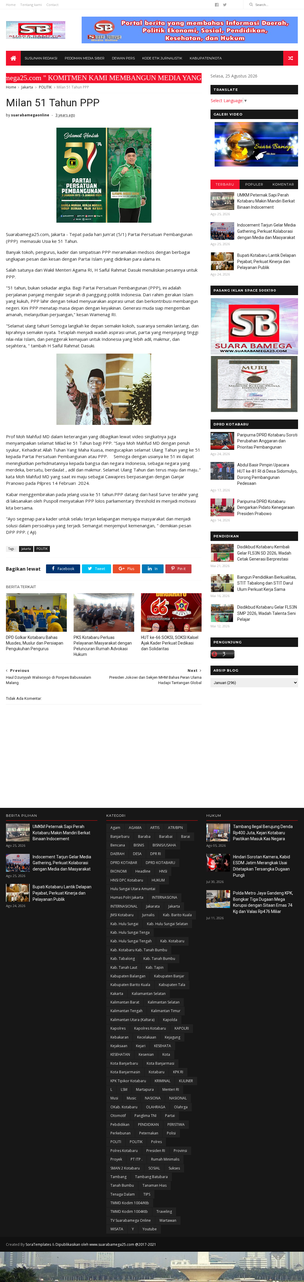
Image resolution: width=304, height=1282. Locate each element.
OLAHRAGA (155, 1107)
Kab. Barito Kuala (177, 914)
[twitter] (225, 5)
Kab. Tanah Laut (123, 967)
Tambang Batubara (151, 1176)
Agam (115, 827)
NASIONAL (178, 1098)
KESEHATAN (120, 1054)
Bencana (117, 845)
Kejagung (172, 1037)
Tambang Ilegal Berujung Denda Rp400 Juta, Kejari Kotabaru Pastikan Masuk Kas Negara (263, 832)
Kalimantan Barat (124, 1002)
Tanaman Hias (154, 1185)
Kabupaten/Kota (206, 58)
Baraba (144, 836)
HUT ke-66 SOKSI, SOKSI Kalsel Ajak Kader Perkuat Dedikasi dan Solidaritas (169, 643)
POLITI (115, 1141)
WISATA (116, 1229)
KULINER (186, 1080)
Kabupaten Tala (172, 984)
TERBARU (225, 184)
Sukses (174, 1168)
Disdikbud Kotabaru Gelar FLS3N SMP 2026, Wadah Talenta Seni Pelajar (267, 613)
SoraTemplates (38, 1244)
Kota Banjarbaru (124, 1063)
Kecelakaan (146, 1037)
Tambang (118, 1176)
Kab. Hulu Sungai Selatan (167, 923)
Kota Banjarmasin (125, 1071)
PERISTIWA (176, 1124)
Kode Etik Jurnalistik (162, 58)
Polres (156, 1141)
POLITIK (45, 87)
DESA (137, 853)
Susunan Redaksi (41, 58)
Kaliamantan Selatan (149, 993)
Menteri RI (170, 1089)
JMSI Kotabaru (122, 914)
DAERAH (117, 853)
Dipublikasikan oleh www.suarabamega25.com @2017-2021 (106, 1244)
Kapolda (170, 1019)
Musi (114, 1098)
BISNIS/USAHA (164, 845)
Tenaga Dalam (122, 1194)
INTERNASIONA (164, 897)
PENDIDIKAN (148, 1124)
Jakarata (153, 906)
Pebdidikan (119, 1124)
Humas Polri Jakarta (126, 897)
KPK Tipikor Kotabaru (128, 1080)
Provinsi (180, 1150)
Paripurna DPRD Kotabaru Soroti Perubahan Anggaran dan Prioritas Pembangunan (267, 441)
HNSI (163, 871)
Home (11, 4)
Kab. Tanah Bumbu (159, 958)
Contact (52, 4)
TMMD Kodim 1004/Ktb (129, 1202)
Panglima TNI (145, 1115)
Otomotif (118, 1115)
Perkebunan (120, 1133)
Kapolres (118, 1028)
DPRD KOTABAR (123, 862)
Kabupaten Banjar (169, 976)
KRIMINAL (162, 1080)
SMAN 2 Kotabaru (125, 1168)
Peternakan (148, 1133)
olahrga (181, 1107)
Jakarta (27, 87)
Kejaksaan (118, 1045)
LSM (124, 1089)
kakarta (116, 993)
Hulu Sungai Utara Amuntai (132, 888)
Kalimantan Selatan (164, 1002)
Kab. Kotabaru (172, 941)
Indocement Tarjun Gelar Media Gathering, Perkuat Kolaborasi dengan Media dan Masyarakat (266, 231)
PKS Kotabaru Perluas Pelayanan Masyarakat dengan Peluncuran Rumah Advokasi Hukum (103, 646)
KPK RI (178, 1071)
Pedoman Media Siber (84, 58)
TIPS (146, 1194)
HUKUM (158, 880)
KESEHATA (162, 1045)
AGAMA (135, 827)
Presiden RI (155, 1150)
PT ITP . (136, 1159)
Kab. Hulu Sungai (124, 923)
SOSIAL (154, 1168)
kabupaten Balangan (127, 976)
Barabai (165, 836)
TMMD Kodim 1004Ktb (129, 1211)
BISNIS (139, 845)
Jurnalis (148, 914)
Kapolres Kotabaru (150, 1028)
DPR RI (155, 853)
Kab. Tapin (155, 967)
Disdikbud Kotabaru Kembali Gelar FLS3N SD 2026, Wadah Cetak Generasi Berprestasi (264, 553)
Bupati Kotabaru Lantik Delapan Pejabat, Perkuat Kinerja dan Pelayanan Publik (266, 261)
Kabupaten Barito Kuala (130, 984)
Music (131, 1098)
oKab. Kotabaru (123, 1107)
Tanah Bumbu (122, 1185)
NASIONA (153, 1098)
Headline (143, 871)
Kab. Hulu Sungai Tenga (130, 932)
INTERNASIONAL (123, 906)
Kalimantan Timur (165, 1010)
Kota (166, 1054)
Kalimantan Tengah (126, 1010)
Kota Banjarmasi (160, 1063)
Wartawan (167, 1220)
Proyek (116, 1159)
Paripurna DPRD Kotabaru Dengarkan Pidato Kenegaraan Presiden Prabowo (265, 507)
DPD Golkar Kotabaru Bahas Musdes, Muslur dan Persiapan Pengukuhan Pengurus (34, 643)
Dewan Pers (123, 58)
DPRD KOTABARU (160, 862)
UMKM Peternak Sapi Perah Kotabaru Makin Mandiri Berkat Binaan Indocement (266, 201)
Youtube (149, 1229)
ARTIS (154, 827)
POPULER (254, 184)
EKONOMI (118, 871)
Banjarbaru (119, 836)
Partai (170, 1115)
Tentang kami (31, 4)
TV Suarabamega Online (130, 1220)
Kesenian (146, 1054)
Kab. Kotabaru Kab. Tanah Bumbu (138, 949)
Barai (185, 836)
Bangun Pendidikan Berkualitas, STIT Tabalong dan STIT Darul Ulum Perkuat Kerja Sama (266, 583)
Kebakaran (119, 1037)
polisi (171, 1133)
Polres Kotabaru (124, 1150)
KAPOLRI (182, 1028)
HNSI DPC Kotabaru (126, 880)
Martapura (145, 1089)
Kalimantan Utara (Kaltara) (132, 1019)
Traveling (164, 1211)
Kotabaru (156, 1071)
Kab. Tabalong (122, 958)
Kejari (140, 1045)
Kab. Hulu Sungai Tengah (131, 941)
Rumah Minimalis (165, 1159)
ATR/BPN (175, 827)
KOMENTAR (283, 184)
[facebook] (216, 5)
